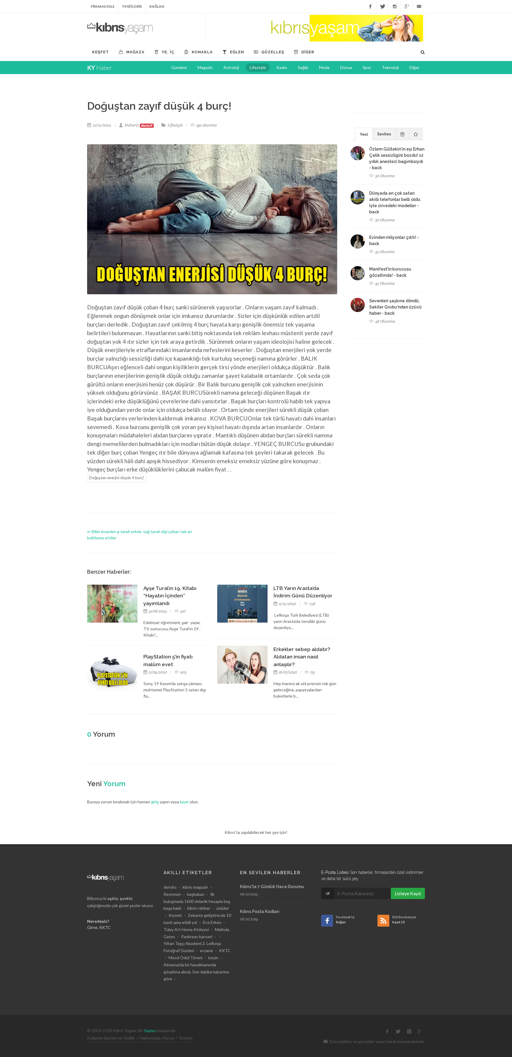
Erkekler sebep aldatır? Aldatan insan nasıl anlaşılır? (301, 656)
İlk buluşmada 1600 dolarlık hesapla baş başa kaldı (197, 901)
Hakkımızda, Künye (157, 1037)
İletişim (186, 1037)
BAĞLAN (156, 6)
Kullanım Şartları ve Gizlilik (111, 1037)
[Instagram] (395, 6)
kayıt (184, 801)
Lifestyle (175, 125)
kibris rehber (198, 908)
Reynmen (172, 894)
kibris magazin (195, 887)
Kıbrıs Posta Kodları (259, 911)
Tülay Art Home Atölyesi (186, 929)
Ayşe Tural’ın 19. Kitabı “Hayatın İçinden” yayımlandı (169, 595)
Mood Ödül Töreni (185, 957)
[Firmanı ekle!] (315, 28)
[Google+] (407, 6)
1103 (182, 672)
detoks (170, 887)
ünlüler (222, 908)
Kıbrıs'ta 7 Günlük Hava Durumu (272, 886)
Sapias (150, 1030)
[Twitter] (382, 6)
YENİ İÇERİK (132, 6)
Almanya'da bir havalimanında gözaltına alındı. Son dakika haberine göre (196, 971)
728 (311, 603)
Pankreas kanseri (196, 936)
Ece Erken (212, 922)
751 (312, 672)
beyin (213, 957)
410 (182, 611)
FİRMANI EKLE (103, 6)
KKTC (225, 950)
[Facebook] (370, 6)
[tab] (364, 134)
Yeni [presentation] (364, 134)
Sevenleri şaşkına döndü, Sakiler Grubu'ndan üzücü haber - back (395, 307)
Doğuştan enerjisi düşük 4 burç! (116, 477)
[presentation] (402, 134)
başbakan (195, 894)
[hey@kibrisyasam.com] (419, 6)
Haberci (139, 125)
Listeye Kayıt (408, 893)
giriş (155, 801)
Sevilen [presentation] (384, 133)
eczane (206, 950)
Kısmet (175, 915)
